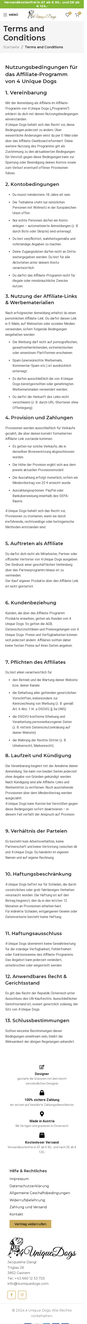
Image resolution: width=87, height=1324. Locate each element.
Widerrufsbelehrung (27, 1200)
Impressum (19, 1179)
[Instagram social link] (22, 1295)
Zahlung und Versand (28, 1207)
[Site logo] (42, 14)
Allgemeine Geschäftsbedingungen (40, 1193)
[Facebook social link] (11, 1295)
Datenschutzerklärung (29, 1186)
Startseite (11, 47)
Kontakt (16, 1214)
